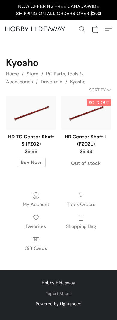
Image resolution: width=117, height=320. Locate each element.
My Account (36, 204)
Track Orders (81, 204)
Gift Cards (36, 248)
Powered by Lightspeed (59, 303)
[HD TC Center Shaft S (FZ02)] (31, 113)
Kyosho (78, 81)
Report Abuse (58, 293)
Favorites (36, 226)
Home (12, 74)
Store (32, 74)
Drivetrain (51, 81)
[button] (35, 29)
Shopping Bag (81, 226)
